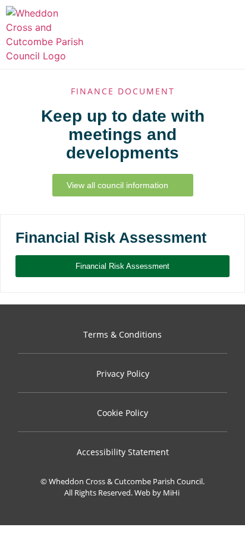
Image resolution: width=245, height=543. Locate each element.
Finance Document (123, 91)
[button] (227, 35)
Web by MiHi (157, 492)
